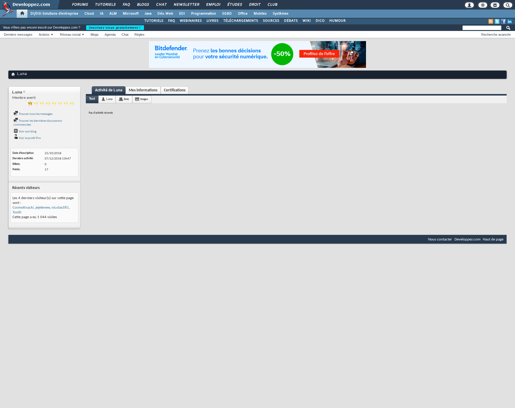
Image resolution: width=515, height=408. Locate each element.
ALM (113, 14)
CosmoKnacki (23, 208)
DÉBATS (291, 21)
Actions (44, 34)
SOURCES (271, 21)
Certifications (174, 90)
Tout (92, 99)
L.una (109, 99)
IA (101, 14)
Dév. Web (165, 14)
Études (234, 4)
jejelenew (42, 208)
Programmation (203, 14)
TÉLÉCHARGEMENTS (240, 21)
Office (243, 14)
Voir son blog (27, 131)
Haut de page (493, 239)
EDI (182, 14)
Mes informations (143, 90)
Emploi (213, 4)
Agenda (110, 34)
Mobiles (260, 14)
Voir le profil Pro (29, 138)
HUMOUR (337, 21)
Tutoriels (105, 4)
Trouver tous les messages (35, 114)
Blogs (142, 4)
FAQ (126, 4)
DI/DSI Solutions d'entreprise (54, 14)
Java (148, 14)
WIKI (307, 21)
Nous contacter (440, 239)
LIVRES (212, 21)
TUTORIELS (153, 21)
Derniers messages (18, 34)
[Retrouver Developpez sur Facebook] (503, 21)
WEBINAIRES (191, 21)
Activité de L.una (108, 90)
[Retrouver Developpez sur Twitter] (497, 21)
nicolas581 (60, 208)
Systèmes (280, 14)
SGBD (227, 14)
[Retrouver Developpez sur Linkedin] (509, 21)
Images (144, 99)
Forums (79, 4)
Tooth (17, 212)
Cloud (89, 14)
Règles (139, 34)
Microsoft (131, 14)
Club (272, 4)
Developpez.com (467, 239)
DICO (320, 21)
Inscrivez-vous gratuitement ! (115, 27)
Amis (126, 99)
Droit (254, 4)
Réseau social (70, 34)
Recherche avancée (496, 34)
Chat (161, 4)
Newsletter (186, 4)
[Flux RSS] (490, 21)
